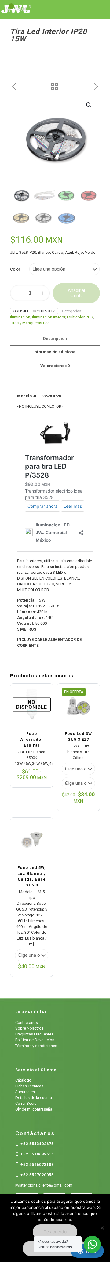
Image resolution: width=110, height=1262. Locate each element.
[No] (102, 1228)
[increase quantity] (43, 293)
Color (15, 269)
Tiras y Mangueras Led (30, 323)
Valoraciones (55, 365)
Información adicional (55, 352)
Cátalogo (23, 1080)
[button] (89, 105)
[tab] (55, 339)
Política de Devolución (34, 1040)
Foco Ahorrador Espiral (31, 739)
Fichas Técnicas (29, 1086)
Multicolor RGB (80, 317)
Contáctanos (26, 1022)
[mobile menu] (102, 9)
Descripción (55, 338)
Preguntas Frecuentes (34, 1034)
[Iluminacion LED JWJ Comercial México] (55, 9)
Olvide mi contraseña (33, 1109)
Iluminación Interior (48, 317)
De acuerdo (55, 1231)
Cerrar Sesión (27, 1103)
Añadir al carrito (76, 293)
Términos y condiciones (36, 1045)
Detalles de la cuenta (33, 1097)
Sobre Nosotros (29, 1028)
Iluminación (20, 317)
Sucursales (25, 1091)
